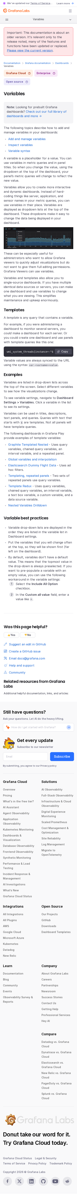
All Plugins (10, 920)
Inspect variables (20, 145)
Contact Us (48, 1003)
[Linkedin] (31, 1181)
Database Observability (18, 845)
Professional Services (55, 1015)
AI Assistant (11, 807)
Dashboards (62, 63)
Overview (9, 789)
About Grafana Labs (54, 973)
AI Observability (51, 789)
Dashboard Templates (56, 932)
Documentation (12, 63)
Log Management (53, 844)
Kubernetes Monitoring (18, 829)
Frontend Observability (18, 851)
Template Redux (20, 486)
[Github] (43, 1181)
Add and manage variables (27, 139)
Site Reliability (51, 838)
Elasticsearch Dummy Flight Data (32, 465)
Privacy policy (48, 765)
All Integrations (13, 914)
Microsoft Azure (13, 937)
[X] (19, 1181)
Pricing (7, 795)
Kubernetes (10, 943)
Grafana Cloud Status (17, 896)
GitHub (46, 920)
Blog (6, 979)
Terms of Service (40, 3)
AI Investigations (14, 884)
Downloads (48, 926)
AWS (6, 926)
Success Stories (52, 997)
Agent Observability (16, 813)
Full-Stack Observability (57, 795)
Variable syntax (19, 151)
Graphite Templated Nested (28, 444)
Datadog (8, 949)
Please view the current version (30, 50)
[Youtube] (55, 1181)
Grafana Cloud (31, 1142)
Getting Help (49, 1009)
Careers (46, 979)
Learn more (63, 3)
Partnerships (49, 985)
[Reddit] (67, 1181)
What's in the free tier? (18, 801)
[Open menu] (70, 11)
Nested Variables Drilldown (27, 505)
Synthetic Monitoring (17, 857)
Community (10, 985)
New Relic (9, 955)
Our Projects (49, 914)
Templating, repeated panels (28, 476)
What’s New (11, 890)
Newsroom (48, 991)
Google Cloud (12, 932)
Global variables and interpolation (32, 459)
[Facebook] (7, 1181)
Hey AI (45, 1020)
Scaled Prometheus (54, 822)
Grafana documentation (38, 63)
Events (7, 991)
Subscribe (62, 756)
